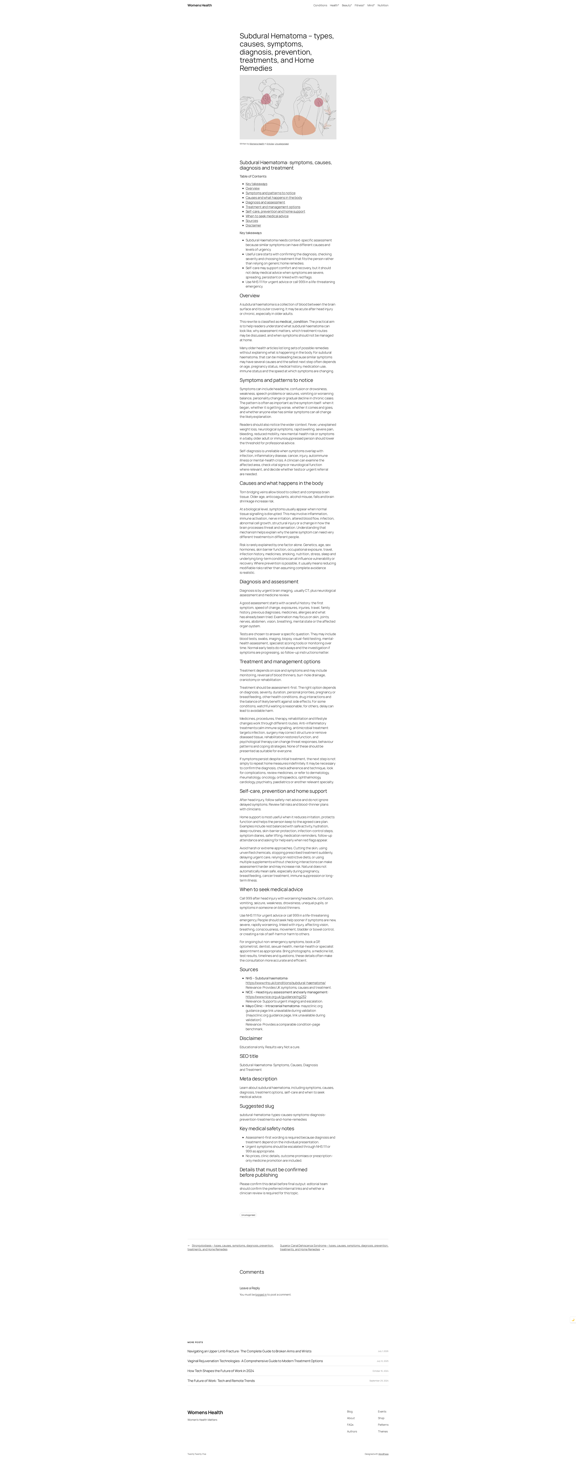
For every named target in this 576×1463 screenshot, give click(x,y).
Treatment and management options (273, 207)
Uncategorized (282, 143)
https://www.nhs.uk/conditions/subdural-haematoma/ (286, 983)
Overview (253, 188)
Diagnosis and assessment (265, 202)
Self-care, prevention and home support (275, 211)
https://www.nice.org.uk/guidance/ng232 (276, 997)
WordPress (383, 1454)
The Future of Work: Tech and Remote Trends (221, 1381)
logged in (261, 1294)
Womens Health (200, 5)
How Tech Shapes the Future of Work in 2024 (221, 1371)
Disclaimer (253, 225)
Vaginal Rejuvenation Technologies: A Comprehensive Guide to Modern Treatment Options (255, 1361)
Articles (270, 143)
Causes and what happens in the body (274, 197)
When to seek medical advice (267, 216)
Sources (252, 220)
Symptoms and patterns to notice (271, 193)
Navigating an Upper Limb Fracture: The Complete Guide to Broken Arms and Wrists (250, 1351)
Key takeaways (256, 184)
